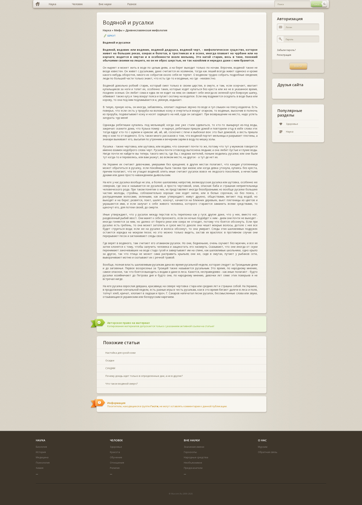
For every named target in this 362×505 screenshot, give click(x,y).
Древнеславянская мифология (146, 30)
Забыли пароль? (286, 50)
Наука (107, 30)
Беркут (111, 35)
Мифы (118, 30)
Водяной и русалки (128, 22)
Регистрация (284, 55)
